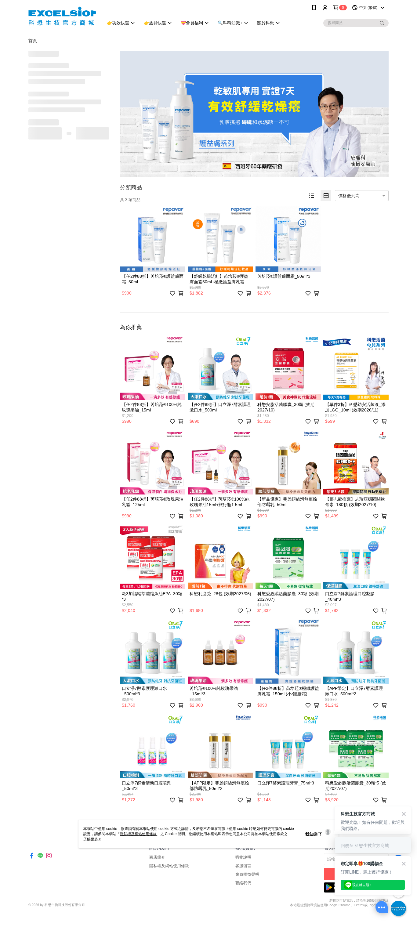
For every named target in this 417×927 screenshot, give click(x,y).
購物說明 (243, 857)
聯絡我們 (243, 883)
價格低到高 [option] (349, 195)
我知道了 (313, 834)
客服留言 (243, 866)
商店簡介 (157, 857)
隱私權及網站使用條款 (169, 866)
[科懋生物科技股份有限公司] (62, 16)
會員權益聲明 (247, 874)
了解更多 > (92, 839)
